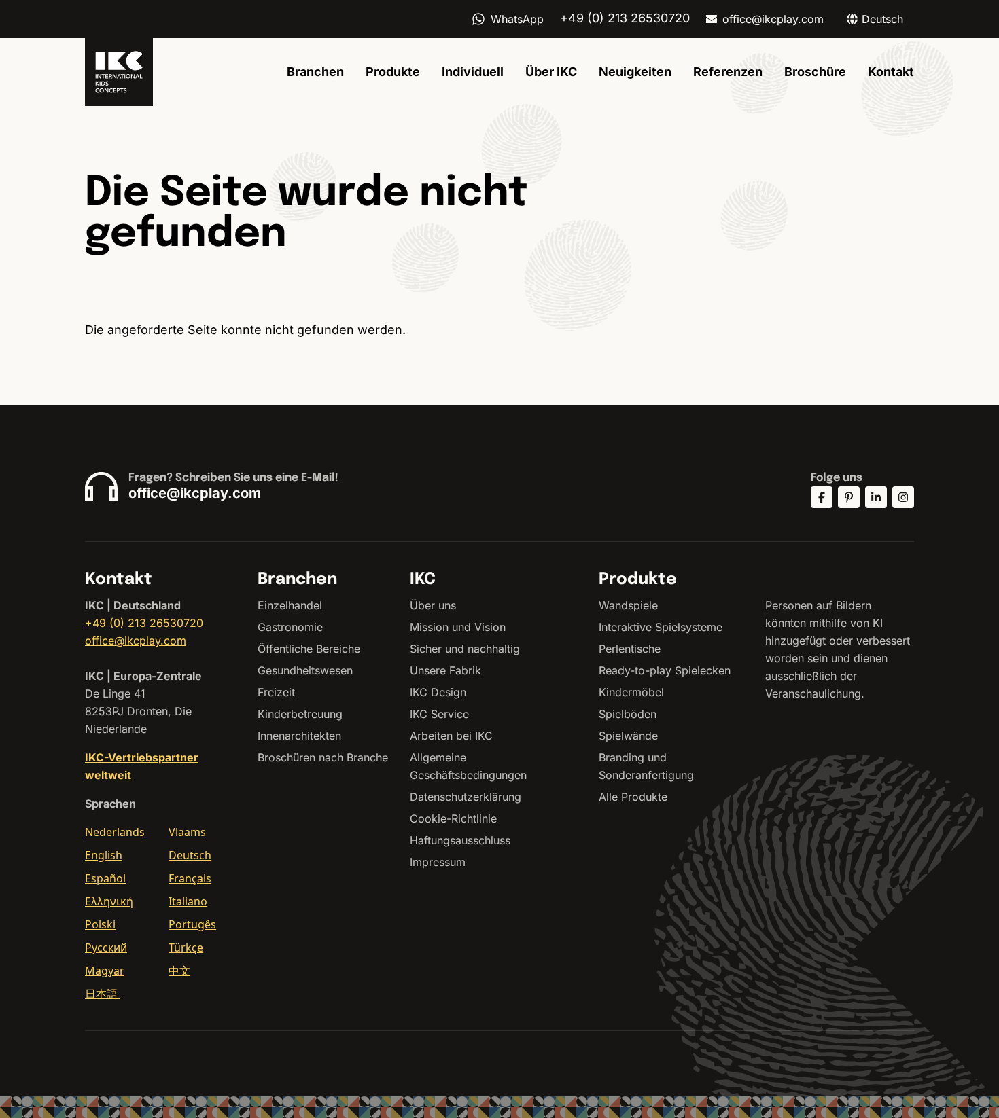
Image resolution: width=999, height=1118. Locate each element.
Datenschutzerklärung (465, 797)
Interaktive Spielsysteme (660, 627)
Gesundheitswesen (305, 670)
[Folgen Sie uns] (821, 497)
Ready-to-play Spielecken (665, 670)
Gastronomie (290, 627)
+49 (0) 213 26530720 (144, 623)
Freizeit (276, 692)
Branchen (315, 72)
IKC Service (439, 714)
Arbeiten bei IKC (451, 735)
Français (190, 878)
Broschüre (815, 72)
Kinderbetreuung (300, 714)
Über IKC (551, 72)
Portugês (192, 924)
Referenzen (728, 72)
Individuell (473, 72)
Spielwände (628, 735)
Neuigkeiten (635, 72)
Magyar (104, 970)
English (103, 855)
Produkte (393, 72)
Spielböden (627, 714)
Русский (106, 947)
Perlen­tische (630, 648)
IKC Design (438, 692)
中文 (179, 970)
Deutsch (190, 855)
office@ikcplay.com (773, 19)
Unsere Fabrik (445, 670)
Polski (100, 924)
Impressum (438, 862)
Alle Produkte (633, 797)
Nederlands (115, 832)
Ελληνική (109, 901)
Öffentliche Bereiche (309, 648)
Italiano (188, 901)
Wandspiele (628, 605)
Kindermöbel (631, 692)
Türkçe (186, 947)
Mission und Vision (458, 627)
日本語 (102, 993)
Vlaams (187, 832)
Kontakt (891, 72)
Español (105, 878)
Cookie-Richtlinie (453, 818)
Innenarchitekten (299, 735)
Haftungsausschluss (460, 840)
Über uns (433, 605)
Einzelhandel (290, 605)
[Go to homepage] (119, 72)
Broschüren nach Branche (323, 757)
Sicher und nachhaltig (465, 648)
